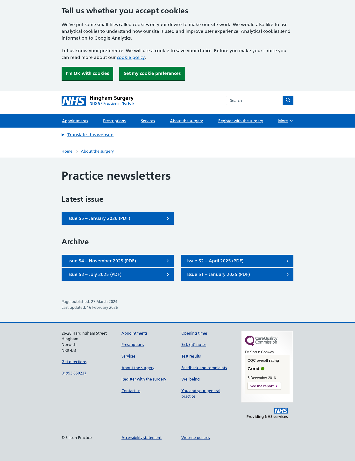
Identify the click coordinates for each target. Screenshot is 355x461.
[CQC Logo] (261, 344)
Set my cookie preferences (152, 73)
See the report (262, 386)
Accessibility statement (141, 437)
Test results (191, 356)
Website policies (195, 437)
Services (148, 120)
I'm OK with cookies (87, 73)
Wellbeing (190, 379)
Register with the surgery (240, 120)
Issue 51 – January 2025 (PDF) (218, 274)
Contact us (130, 390)
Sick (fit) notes (193, 344)
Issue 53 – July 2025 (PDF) (94, 274)
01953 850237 (74, 373)
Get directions (74, 361)
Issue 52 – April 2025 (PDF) (215, 261)
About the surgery (186, 120)
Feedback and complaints (204, 367)
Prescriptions (114, 120)
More (284, 120)
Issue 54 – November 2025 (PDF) (101, 261)
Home (67, 151)
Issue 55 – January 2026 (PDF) (98, 218)
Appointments (75, 120)
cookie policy (131, 57)
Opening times (194, 333)
